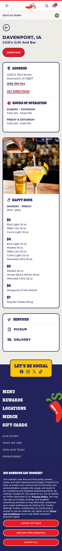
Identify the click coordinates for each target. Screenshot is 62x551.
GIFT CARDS (15, 425)
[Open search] (47, 6)
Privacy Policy (40, 496)
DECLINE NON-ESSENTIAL (31, 532)
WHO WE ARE (12, 442)
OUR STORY (11, 436)
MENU (9, 392)
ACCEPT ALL (31, 542)
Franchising (12, 456)
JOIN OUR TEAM (13, 449)
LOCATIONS (14, 408)
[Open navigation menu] (7, 6)
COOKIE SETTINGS (31, 523)
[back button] (6, 28)
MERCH (10, 417)
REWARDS (13, 400)
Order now (14, 52)
